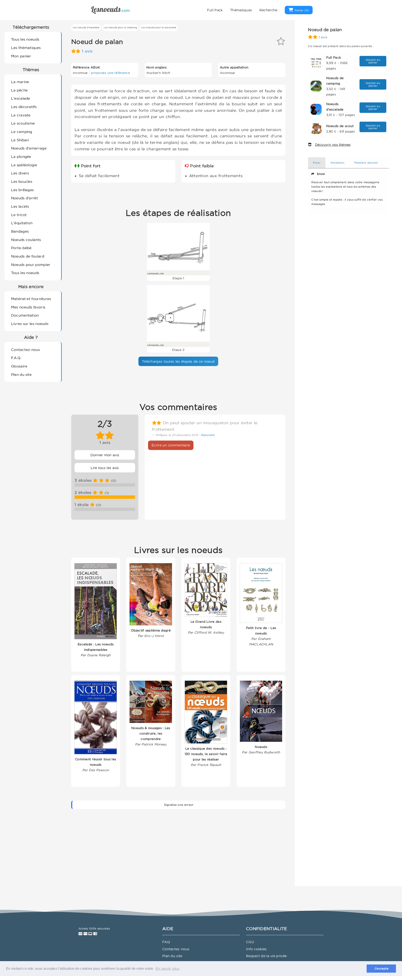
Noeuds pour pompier (30, 265)
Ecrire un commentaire (171, 445)
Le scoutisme (23, 123)
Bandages (20, 231)
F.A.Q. (16, 358)
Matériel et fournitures (31, 299)
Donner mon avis (104, 455)
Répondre (208, 434)
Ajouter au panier (373, 61)
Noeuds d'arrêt (24, 198)
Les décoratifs (24, 107)
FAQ (166, 942)
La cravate (21, 115)
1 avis (87, 51)
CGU (250, 942)
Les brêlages (22, 190)
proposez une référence (110, 73)
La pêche (19, 90)
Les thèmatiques (26, 48)
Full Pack (215, 10)
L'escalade (20, 98)
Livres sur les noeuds (29, 324)
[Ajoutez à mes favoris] (280, 43)
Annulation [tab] (337, 162)
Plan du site (21, 374)
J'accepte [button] (381, 968)
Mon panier (21, 56)
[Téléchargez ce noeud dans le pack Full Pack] (316, 62)
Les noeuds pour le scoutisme (158, 27)
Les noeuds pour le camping (120, 27)
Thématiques (241, 10)
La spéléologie (24, 165)
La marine (20, 82)
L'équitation (22, 223)
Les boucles (21, 181)
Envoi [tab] (316, 162)
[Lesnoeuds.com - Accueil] (110, 9)
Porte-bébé (21, 248)
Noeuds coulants (26, 240)
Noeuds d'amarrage (28, 148)
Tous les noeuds (25, 39)
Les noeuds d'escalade (86, 27)
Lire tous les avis (105, 468)
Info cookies (256, 949)
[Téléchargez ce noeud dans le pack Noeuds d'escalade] (316, 109)
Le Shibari (20, 140)
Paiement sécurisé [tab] (366, 162)
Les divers (20, 173)
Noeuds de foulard (27, 256)
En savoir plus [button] (167, 968)
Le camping (21, 132)
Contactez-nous (25, 350)
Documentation (25, 315)
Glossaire (19, 366)
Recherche (268, 10)
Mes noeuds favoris (28, 307)
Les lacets (20, 206)
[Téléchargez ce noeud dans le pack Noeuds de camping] (316, 86)
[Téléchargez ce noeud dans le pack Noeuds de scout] (316, 128)
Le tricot (19, 215)
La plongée (21, 157)
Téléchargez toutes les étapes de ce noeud (178, 361)
